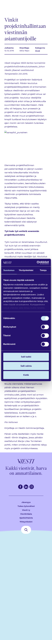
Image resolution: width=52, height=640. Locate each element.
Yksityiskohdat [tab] (26, 270)
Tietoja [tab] (43, 270)
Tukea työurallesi (26, 506)
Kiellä (26, 375)
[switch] (45, 327)
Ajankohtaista (26, 518)
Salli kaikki (26, 357)
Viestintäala (26, 514)
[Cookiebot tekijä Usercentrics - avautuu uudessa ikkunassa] (37, 262)
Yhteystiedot (26, 522)
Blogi (37, 50)
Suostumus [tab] (9, 270)
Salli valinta (26, 366)
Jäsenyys (26, 502)
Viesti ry (26, 510)
